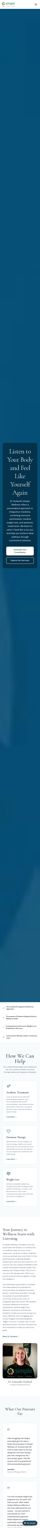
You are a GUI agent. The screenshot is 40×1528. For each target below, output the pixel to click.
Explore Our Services (20, 560)
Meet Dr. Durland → (11, 1336)
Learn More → (11, 1117)
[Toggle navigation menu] (35, 4)
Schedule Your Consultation (20, 551)
